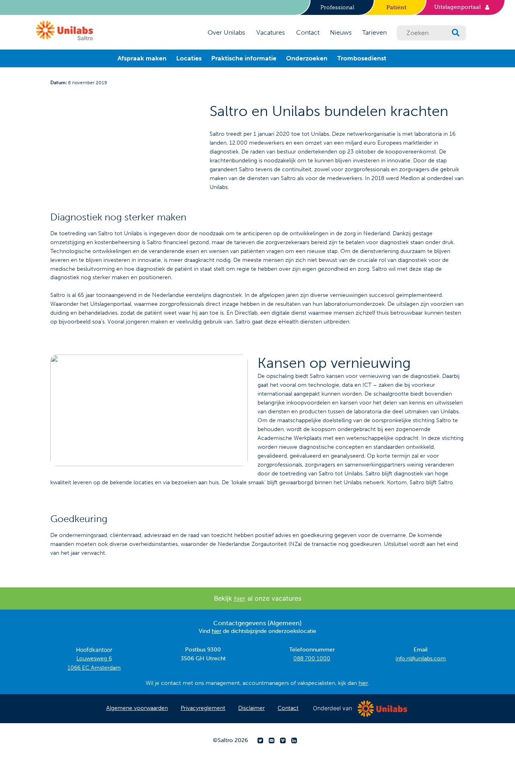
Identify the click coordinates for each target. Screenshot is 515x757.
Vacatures (270, 32)
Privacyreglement (203, 708)
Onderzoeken (307, 58)
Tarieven (374, 32)
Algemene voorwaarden (137, 708)
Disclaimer (251, 708)
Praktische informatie (243, 58)
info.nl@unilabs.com (421, 658)
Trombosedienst (361, 58)
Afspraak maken (142, 58)
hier (239, 598)
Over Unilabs (226, 32)
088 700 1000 (311, 658)
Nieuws (341, 32)
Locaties (189, 58)
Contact (307, 32)
